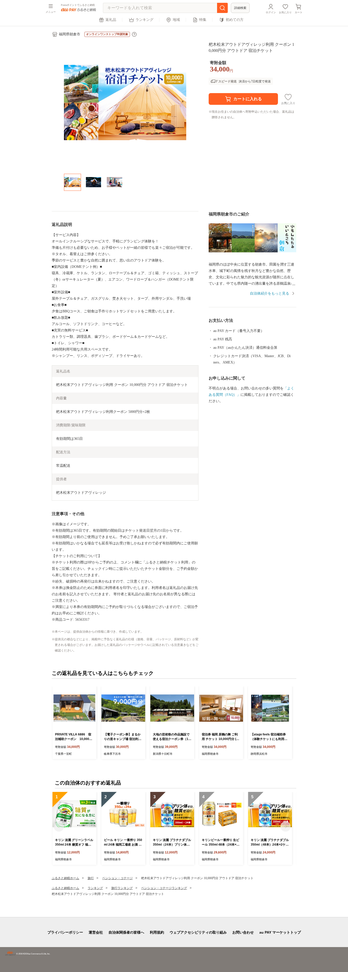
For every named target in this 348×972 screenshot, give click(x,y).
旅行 (91, 878)
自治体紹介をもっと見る (269, 293)
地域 (176, 20)
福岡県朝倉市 (69, 34)
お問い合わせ (243, 932)
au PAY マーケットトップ (280, 932)
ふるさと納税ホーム (65, 878)
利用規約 (157, 932)
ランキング (144, 20)
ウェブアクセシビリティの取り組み (198, 932)
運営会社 (96, 932)
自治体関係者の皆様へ (126, 932)
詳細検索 (240, 8)
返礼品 (110, 20)
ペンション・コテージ (117, 878)
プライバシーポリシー (65, 932)
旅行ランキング (122, 888)
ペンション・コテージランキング (164, 888)
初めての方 (235, 20)
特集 (202, 20)
